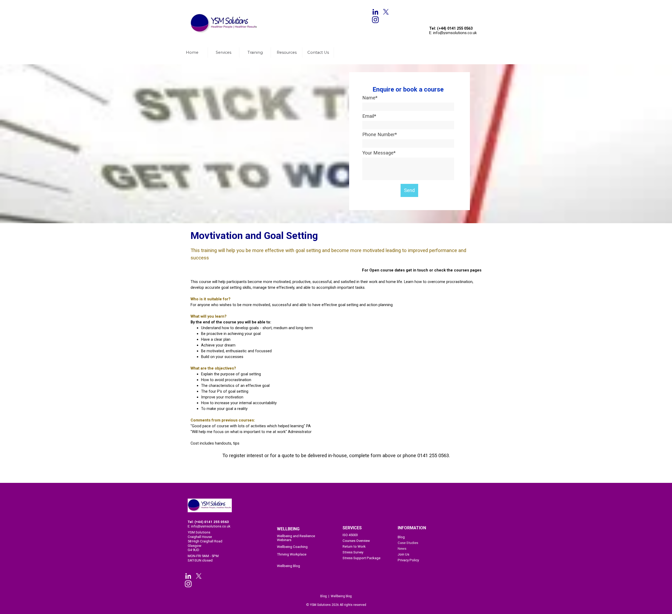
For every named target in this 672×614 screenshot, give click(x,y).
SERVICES (352, 527)
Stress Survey (353, 552)
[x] (386, 12)
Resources (287, 52)
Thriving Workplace (291, 554)
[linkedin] (375, 12)
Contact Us (318, 52)
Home (192, 52)
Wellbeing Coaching (292, 547)
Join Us (403, 554)
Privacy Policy (408, 560)
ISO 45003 (350, 535)
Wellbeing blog (341, 596)
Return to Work (354, 546)
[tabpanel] (225, 5)
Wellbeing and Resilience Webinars (296, 538)
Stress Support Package (361, 558)
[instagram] (375, 20)
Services (223, 52)
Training (255, 52)
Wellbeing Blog (288, 566)
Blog (401, 537)
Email (369, 116)
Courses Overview (356, 541)
